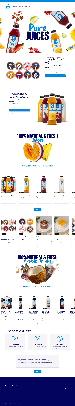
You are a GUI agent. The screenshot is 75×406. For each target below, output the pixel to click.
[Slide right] (40, 206)
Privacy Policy (30, 382)
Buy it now (55, 75)
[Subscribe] (25, 388)
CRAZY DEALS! (28, 379)
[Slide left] (35, 206)
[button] (63, 6)
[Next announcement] (69, 1)
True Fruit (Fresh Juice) (11, 403)
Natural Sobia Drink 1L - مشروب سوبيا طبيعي (46, 312)
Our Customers (48, 379)
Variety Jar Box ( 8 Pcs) (5, 236)
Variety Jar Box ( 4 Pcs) (23, 236)
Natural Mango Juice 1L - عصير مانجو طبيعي (25, 196)
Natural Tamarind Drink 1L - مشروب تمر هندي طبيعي (34, 312)
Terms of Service (44, 382)
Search (23, 379)
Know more (20, 365)
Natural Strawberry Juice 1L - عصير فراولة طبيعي (43, 196)
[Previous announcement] (5, 1)
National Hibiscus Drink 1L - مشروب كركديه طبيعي (61, 312)
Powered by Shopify (18, 403)
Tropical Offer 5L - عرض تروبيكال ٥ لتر (7, 195)
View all (37, 209)
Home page (19, 379)
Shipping (10, 103)
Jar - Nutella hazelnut (40, 236)
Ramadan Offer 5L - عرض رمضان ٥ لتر (5, 312)
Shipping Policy (55, 379)
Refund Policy (37, 382)
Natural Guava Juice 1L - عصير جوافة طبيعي (61, 195)
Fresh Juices (34, 379)
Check (37, 371)
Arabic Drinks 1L (41, 379)
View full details (48, 79)
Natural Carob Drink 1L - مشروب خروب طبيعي (19, 312)
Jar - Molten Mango (57, 236)
